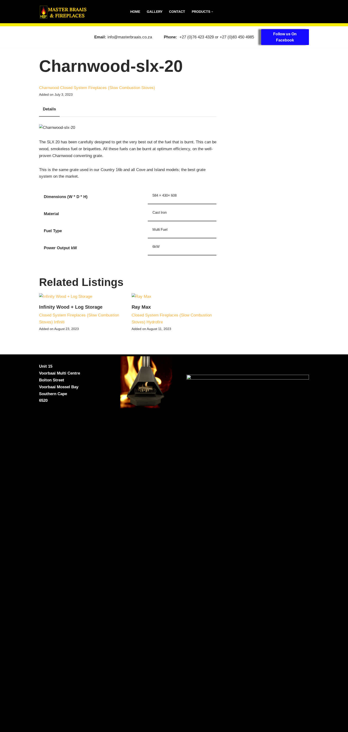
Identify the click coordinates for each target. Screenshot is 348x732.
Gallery (154, 12)
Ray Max (141, 307)
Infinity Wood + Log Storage (71, 307)
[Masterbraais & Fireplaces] (62, 11)
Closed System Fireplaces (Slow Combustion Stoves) (107, 88)
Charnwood (49, 88)
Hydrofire (155, 322)
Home (135, 12)
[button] (212, 12)
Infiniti (59, 322)
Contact (177, 12)
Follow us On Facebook (285, 37)
